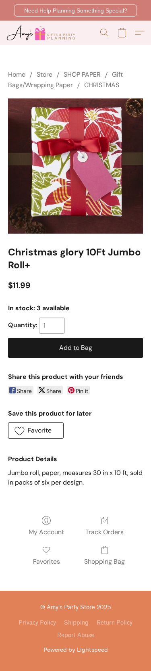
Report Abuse (75, 635)
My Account (46, 532)
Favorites (46, 561)
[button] (75, 10)
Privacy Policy (37, 622)
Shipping (76, 622)
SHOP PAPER (82, 74)
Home (16, 74)
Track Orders (104, 532)
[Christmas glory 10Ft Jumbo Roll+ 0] (75, 166)
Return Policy (114, 622)
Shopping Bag (104, 561)
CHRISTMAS (101, 85)
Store (44, 74)
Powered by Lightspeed (75, 649)
